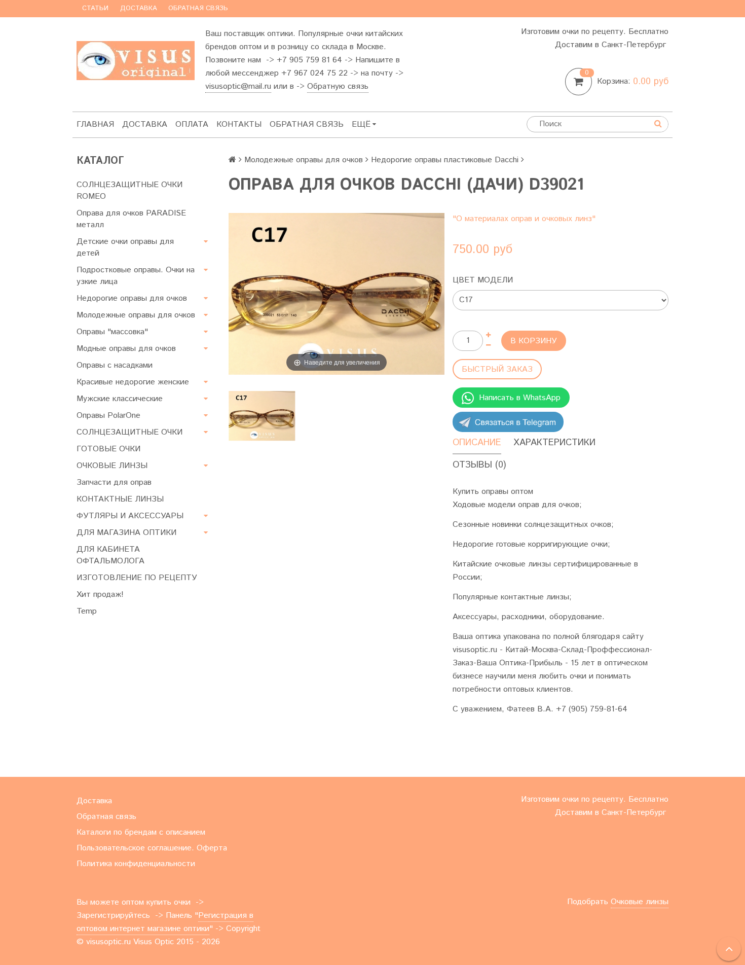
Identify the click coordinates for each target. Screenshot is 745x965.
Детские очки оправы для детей (125, 247)
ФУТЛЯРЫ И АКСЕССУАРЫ (130, 516)
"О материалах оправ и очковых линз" (524, 219)
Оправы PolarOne (108, 415)
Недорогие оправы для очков (132, 298)
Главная (95, 124)
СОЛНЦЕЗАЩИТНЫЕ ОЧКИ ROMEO (129, 190)
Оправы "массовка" (112, 332)
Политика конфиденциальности (136, 864)
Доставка (138, 8)
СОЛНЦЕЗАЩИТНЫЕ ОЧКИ (129, 432)
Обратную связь (337, 86)
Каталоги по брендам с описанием (141, 832)
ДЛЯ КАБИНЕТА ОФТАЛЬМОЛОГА (110, 555)
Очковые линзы (639, 902)
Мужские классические (120, 399)
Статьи (95, 8)
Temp (87, 611)
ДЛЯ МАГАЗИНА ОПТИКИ (126, 533)
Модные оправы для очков (126, 348)
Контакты (239, 124)
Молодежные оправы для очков (136, 315)
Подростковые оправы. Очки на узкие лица (136, 276)
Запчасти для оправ (114, 482)
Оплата (191, 124)
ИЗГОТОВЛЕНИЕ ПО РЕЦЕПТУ (137, 578)
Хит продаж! (100, 594)
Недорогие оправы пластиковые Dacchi (444, 160)
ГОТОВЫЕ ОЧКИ (108, 449)
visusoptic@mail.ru (238, 86)
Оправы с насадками (115, 365)
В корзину (533, 341)
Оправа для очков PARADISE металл (131, 219)
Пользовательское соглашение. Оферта (152, 848)
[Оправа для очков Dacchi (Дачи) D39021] (262, 416)
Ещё (361, 124)
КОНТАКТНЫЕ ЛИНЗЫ (120, 499)
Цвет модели (483, 280)
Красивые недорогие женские (133, 382)
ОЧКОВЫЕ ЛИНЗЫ (112, 466)
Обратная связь (198, 8)
